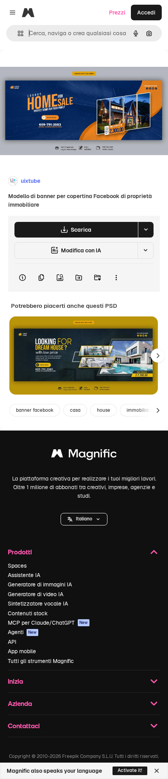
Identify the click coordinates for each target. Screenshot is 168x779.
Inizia (15, 681)
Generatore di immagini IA (40, 584)
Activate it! (130, 770)
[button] (84, 519)
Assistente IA (24, 575)
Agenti (22, 632)
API (12, 641)
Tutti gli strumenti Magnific (41, 661)
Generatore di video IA (35, 594)
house (103, 410)
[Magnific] (84, 455)
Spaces (17, 565)
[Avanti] (158, 355)
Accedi (146, 12)
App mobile (22, 651)
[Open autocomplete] (17, 33)
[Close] (156, 770)
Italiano (84, 519)
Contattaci (24, 726)
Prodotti (20, 552)
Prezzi (117, 12)
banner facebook (35, 410)
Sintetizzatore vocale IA (38, 603)
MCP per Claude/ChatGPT (48, 622)
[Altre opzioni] (116, 278)
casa (75, 410)
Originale (51, 67)
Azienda (20, 703)
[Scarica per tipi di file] (146, 230)
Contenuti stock (28, 613)
